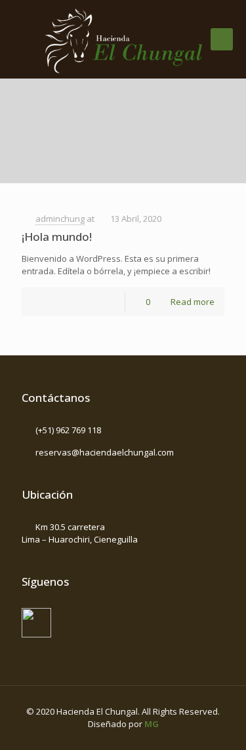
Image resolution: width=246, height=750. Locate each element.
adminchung (60, 218)
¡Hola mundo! (57, 236)
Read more (193, 302)
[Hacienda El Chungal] (123, 39)
